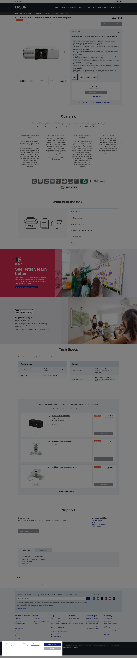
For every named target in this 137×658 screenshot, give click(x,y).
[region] (32, 648)
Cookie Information (35, 645)
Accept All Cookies (52, 644)
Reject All (52, 648)
